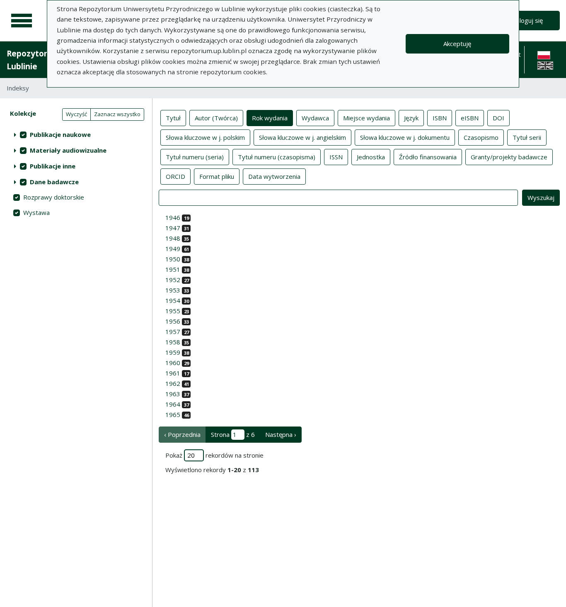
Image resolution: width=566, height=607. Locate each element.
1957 (172, 331)
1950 (172, 259)
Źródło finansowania (428, 157)
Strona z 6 (233, 434)
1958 (172, 342)
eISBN (470, 118)
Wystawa (36, 212)
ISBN (440, 118)
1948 (172, 238)
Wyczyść (76, 114)
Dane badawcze (54, 182)
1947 (172, 228)
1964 (172, 404)
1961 (172, 373)
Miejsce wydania (366, 118)
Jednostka (371, 157)
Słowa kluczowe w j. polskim (205, 137)
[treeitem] (76, 134)
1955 (172, 311)
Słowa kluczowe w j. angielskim (302, 137)
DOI (498, 118)
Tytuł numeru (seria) (195, 157)
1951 (172, 269)
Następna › (280, 434)
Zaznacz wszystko (117, 114)
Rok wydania (270, 118)
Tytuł (173, 118)
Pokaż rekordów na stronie (214, 455)
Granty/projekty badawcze (509, 157)
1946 (172, 217)
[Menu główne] (21, 20)
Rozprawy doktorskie (53, 197)
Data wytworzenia (274, 176)
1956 (172, 321)
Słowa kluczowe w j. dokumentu (405, 137)
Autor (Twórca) (216, 118)
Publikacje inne (52, 166)
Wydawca (315, 118)
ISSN (336, 157)
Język (411, 118)
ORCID (175, 176)
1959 (172, 352)
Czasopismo (481, 137)
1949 (172, 248)
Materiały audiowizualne (68, 150)
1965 (172, 414)
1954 (172, 300)
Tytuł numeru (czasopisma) (276, 157)
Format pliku (216, 176)
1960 (172, 362)
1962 (172, 383)
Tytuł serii (527, 137)
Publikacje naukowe (60, 134)
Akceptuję (457, 43)
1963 (172, 394)
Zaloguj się (528, 20)
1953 (172, 290)
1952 (172, 279)
